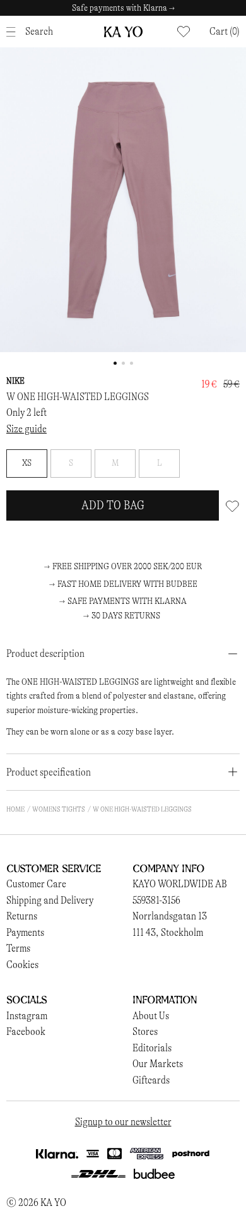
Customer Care (36, 884)
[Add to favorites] (232, 505)
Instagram (26, 1016)
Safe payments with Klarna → (123, 8)
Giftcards (151, 1080)
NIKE (15, 380)
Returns (21, 916)
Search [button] (39, 31)
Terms (18, 948)
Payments (25, 932)
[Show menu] (14, 31)
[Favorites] (183, 31)
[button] (224, 31)
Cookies (22, 965)
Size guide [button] (26, 429)
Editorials (152, 1048)
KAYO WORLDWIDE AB (179, 884)
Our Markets (157, 1064)
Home (15, 809)
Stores (145, 1031)
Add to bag (112, 505)
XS (27, 463)
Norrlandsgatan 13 (169, 916)
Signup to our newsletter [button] (123, 1122)
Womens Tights (58, 809)
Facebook (25, 1031)
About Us (150, 1016)
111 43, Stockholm (167, 932)
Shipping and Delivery (49, 900)
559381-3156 (156, 900)
